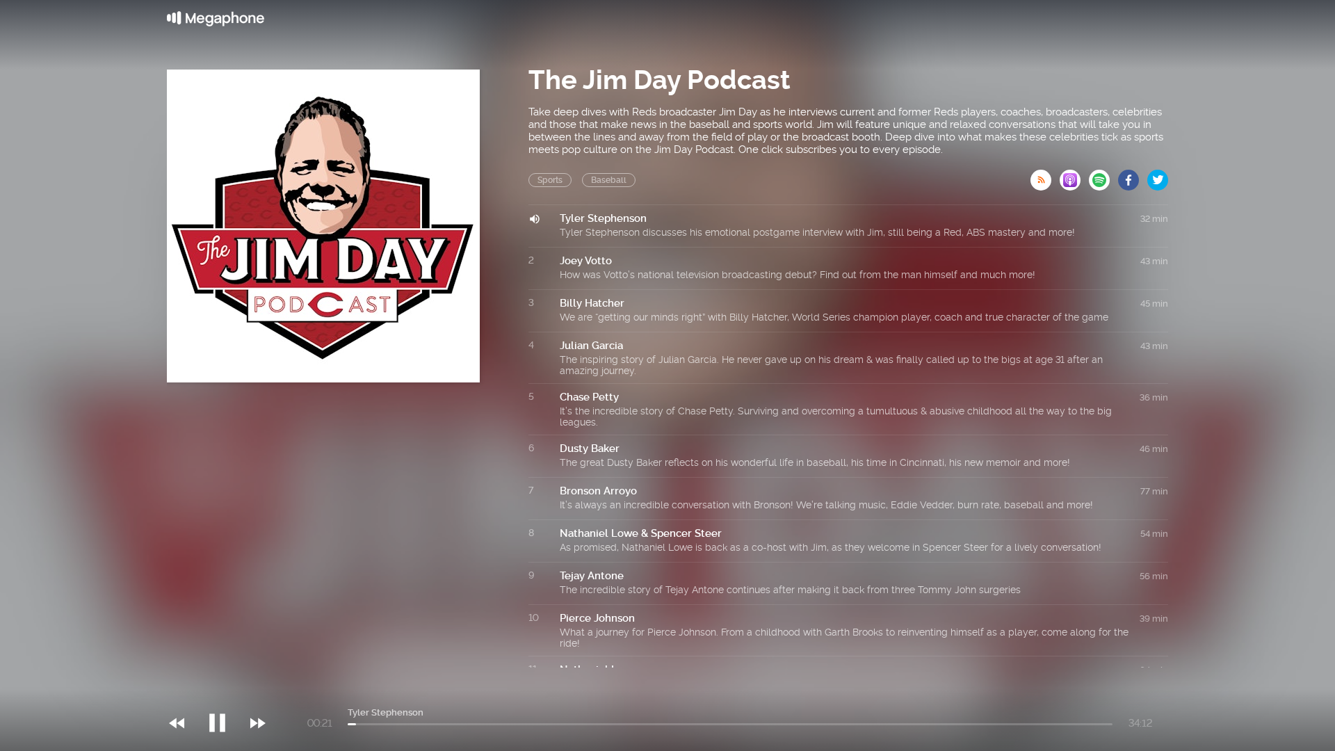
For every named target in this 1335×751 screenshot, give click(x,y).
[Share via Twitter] (1157, 176)
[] (224, 694)
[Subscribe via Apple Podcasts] (1074, 176)
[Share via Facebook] (1132, 176)
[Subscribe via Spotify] (1103, 176)
